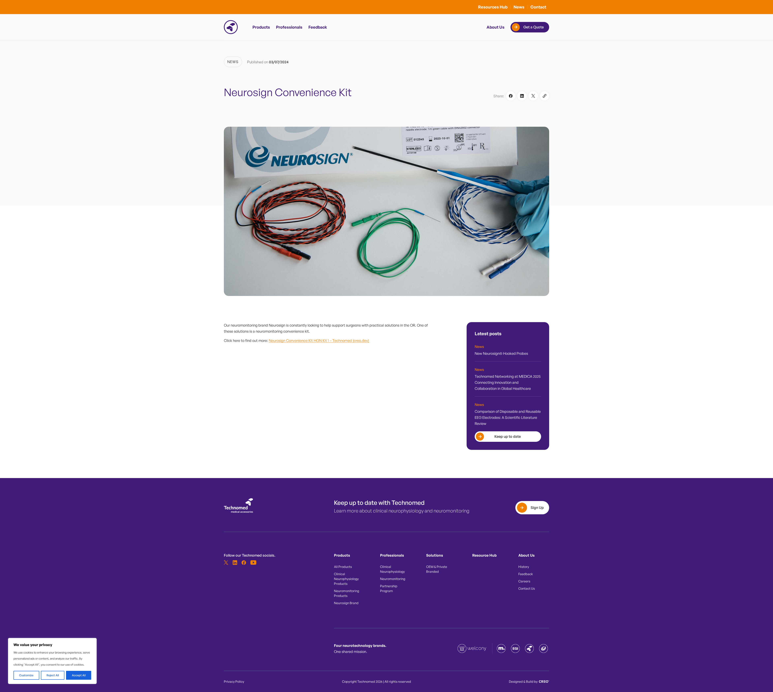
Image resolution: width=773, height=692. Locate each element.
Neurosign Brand (346, 603)
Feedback (317, 27)
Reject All (53, 675)
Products (261, 27)
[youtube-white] (252, 562)
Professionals (289, 27)
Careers (524, 581)
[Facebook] (510, 96)
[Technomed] (472, 648)
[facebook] (244, 562)
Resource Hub (484, 555)
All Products (343, 567)
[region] (52, 661)
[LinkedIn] (522, 96)
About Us (495, 27)
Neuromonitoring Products (346, 593)
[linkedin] (235, 562)
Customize (26, 675)
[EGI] (515, 648)
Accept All (79, 675)
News (519, 6)
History (523, 567)
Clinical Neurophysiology (392, 569)
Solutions (434, 555)
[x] (226, 562)
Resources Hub (492, 6)
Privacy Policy (234, 682)
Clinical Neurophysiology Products (346, 579)
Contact (538, 6)
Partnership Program (388, 588)
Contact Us (526, 588)
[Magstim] (501, 648)
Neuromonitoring (392, 579)
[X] (533, 96)
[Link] (544, 96)
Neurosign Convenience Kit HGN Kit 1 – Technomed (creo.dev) (319, 340)
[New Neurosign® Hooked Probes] (508, 352)
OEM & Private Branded (436, 569)
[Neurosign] (543, 648)
